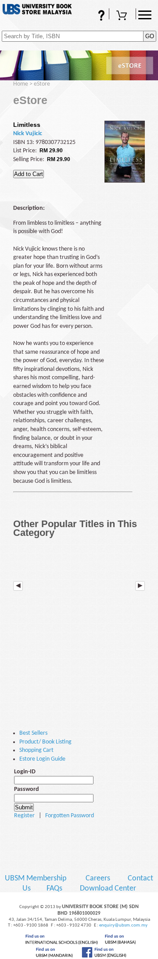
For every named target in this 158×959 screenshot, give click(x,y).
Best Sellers (33, 733)
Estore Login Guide (42, 759)
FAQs (89, 19)
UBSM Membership (36, 878)
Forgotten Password (69, 815)
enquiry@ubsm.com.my (123, 925)
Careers (98, 878)
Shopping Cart (122, 19)
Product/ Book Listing (45, 742)
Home (20, 84)
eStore (42, 84)
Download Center (108, 888)
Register (24, 815)
